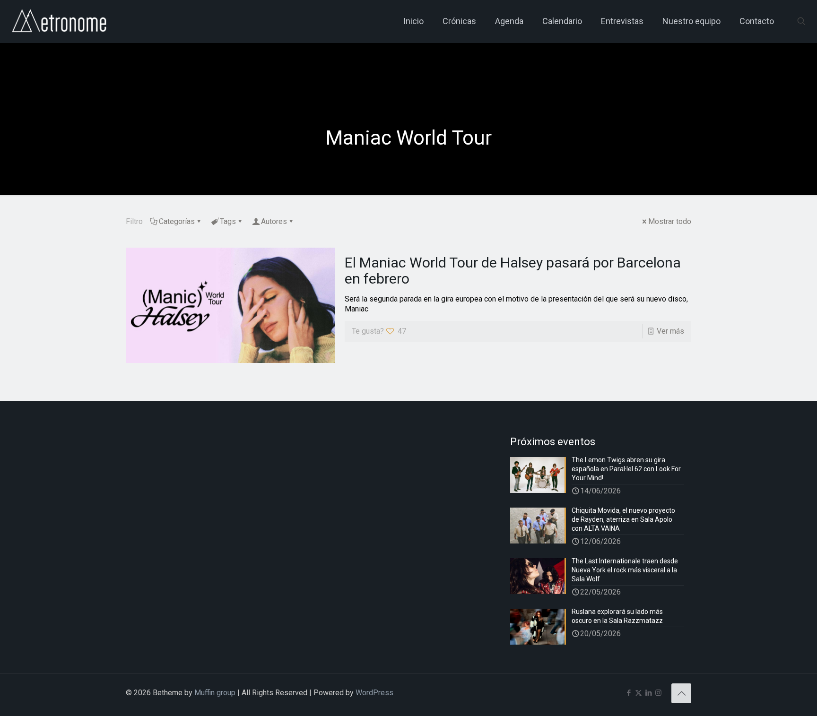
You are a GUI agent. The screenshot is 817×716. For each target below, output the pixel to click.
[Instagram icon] (658, 693)
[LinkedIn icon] (648, 693)
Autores (274, 221)
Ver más (670, 331)
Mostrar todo (669, 221)
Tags (228, 221)
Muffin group (214, 692)
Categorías (177, 221)
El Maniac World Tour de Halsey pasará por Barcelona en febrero (513, 270)
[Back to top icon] (681, 693)
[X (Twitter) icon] (638, 693)
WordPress (374, 692)
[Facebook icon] (628, 693)
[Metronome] (60, 21)
